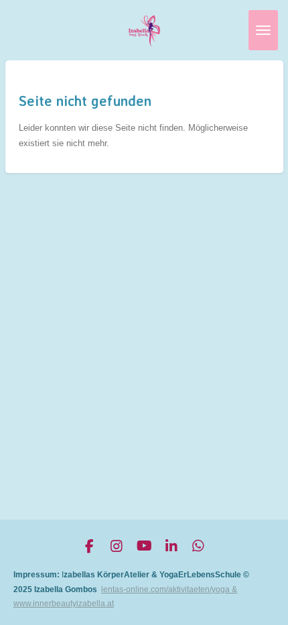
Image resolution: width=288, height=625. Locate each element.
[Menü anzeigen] (263, 30)
